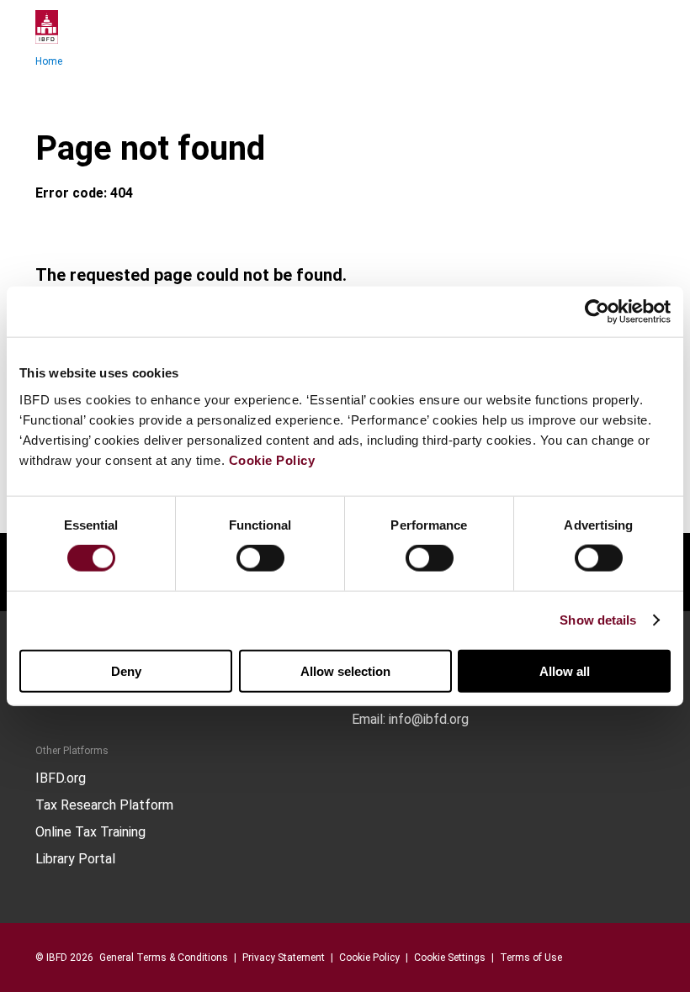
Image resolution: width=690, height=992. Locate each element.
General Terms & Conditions (163, 957)
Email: (368, 719)
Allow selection (345, 670)
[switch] (260, 558)
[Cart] (604, 27)
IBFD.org (60, 778)
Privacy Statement (283, 957)
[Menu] (638, 27)
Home (48, 61)
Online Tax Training (90, 832)
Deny (126, 670)
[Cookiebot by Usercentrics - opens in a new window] (597, 312)
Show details (598, 620)
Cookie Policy (272, 459)
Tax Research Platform (104, 805)
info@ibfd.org (429, 719)
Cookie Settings (450, 957)
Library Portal (75, 859)
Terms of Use (531, 957)
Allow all (564, 670)
